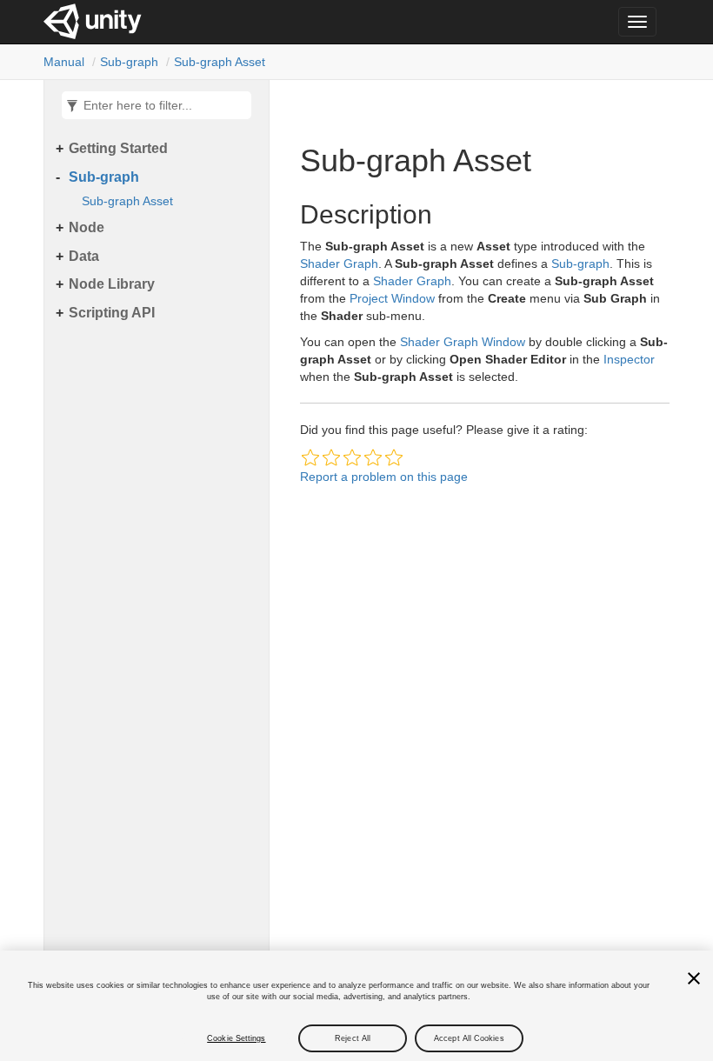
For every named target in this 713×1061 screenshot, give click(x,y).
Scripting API (112, 312)
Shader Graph (339, 263)
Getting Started (118, 148)
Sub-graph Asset (219, 62)
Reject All (352, 1038)
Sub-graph (129, 62)
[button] (310, 457)
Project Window (392, 298)
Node (86, 227)
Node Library (112, 284)
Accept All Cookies (469, 1038)
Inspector (629, 359)
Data (84, 256)
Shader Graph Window (462, 342)
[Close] (693, 978)
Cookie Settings (236, 1038)
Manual (63, 62)
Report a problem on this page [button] (384, 477)
